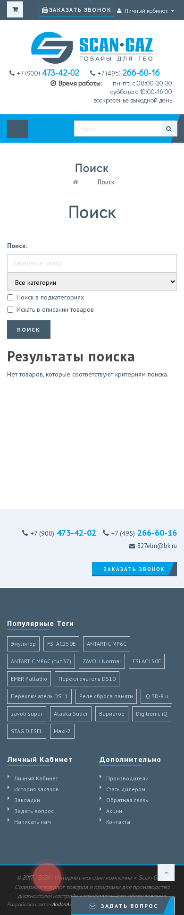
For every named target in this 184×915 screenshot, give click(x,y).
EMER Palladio (29, 678)
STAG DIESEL (26, 731)
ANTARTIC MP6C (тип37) (41, 661)
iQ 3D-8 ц (156, 696)
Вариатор (112, 713)
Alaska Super (71, 713)
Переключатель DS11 (39, 696)
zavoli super (26, 713)
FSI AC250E (61, 643)
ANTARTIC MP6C (106, 643)
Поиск (106, 182)
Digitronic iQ (151, 713)
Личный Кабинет (36, 778)
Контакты (118, 821)
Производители (127, 778)
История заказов (36, 789)
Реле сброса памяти (106, 696)
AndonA (60, 903)
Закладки (27, 800)
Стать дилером (125, 789)
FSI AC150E (147, 661)
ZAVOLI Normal (102, 661)
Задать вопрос (34, 810)
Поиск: (17, 245)
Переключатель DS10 (87, 678)
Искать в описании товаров (55, 309)
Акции (114, 810)
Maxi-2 (62, 731)
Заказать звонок (80, 9)
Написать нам (32, 821)
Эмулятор (23, 643)
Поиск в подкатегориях (50, 297)
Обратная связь (127, 800)
